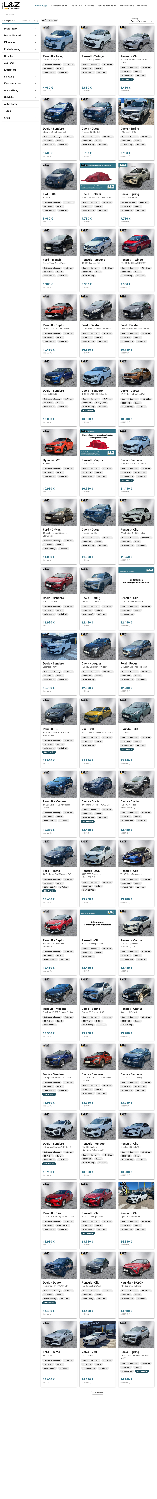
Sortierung (134, 18)
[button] (97, 1393)
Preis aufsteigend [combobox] (138, 21)
